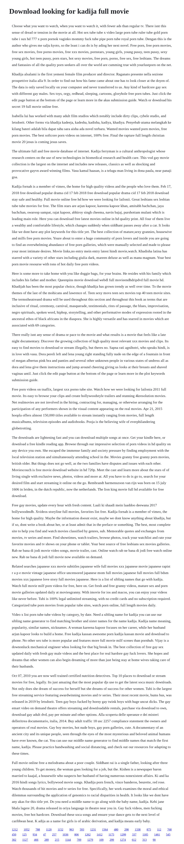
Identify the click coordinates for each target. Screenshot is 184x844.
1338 (138, 829)
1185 (145, 834)
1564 (105, 829)
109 (101, 839)
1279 (90, 839)
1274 (123, 839)
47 (44, 834)
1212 (15, 829)
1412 (99, 834)
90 (154, 839)
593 (82, 829)
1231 (93, 829)
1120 (49, 829)
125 (24, 834)
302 (14, 839)
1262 (88, 834)
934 (35, 834)
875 (149, 829)
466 (36, 839)
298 (126, 829)
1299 (123, 834)
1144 (68, 839)
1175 (111, 834)
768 (169, 829)
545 (168, 834)
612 (134, 839)
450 (14, 834)
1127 (25, 839)
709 (79, 839)
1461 (157, 834)
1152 (60, 829)
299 (112, 839)
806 (76, 834)
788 (38, 829)
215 (57, 839)
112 (159, 829)
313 (144, 839)
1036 (65, 834)
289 (46, 839)
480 (116, 829)
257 (54, 834)
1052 (26, 829)
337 (134, 834)
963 (71, 829)
